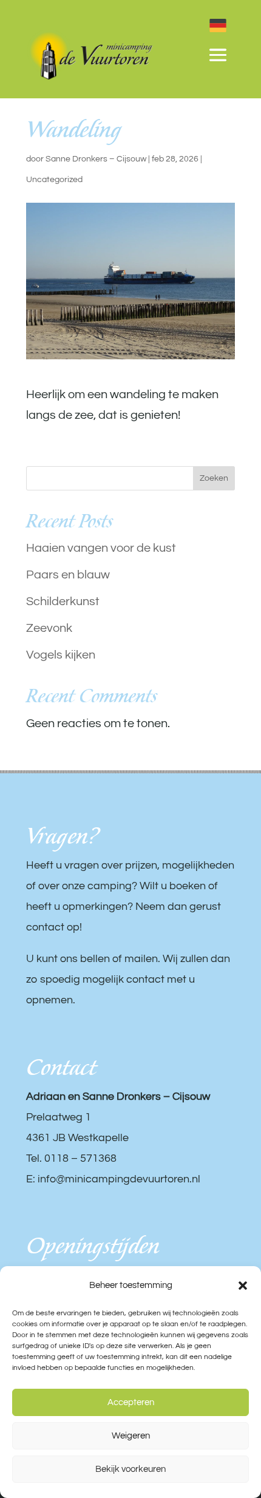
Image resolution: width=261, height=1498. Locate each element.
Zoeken (214, 478)
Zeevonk (49, 628)
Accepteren (130, 1402)
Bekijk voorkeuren (130, 1469)
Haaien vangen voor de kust (101, 548)
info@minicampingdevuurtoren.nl (119, 1179)
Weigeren (131, 1435)
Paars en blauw (68, 575)
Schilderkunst (63, 601)
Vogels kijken (60, 655)
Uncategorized (54, 179)
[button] (243, 1285)
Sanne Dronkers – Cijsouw (96, 159)
